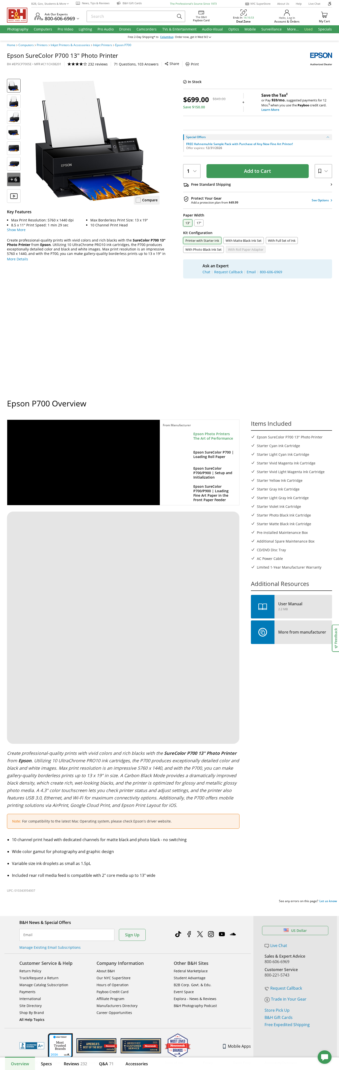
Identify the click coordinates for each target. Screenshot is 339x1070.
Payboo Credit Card (113, 991)
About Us (283, 3)
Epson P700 (123, 45)
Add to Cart (257, 171)
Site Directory (30, 1005)
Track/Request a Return (39, 978)
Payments (27, 991)
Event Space (184, 991)
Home (11, 45)
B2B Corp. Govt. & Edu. (192, 984)
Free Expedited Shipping (287, 1024)
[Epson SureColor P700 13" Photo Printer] (97, 141)
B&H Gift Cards (279, 1017)
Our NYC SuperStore (114, 978)
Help (299, 3)
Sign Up (132, 935)
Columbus (166, 37)
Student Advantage (189, 978)
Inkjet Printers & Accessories (70, 45)
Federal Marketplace (191, 971)
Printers (42, 45)
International (30, 998)
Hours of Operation (113, 984)
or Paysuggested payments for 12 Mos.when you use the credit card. (293, 102)
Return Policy (30, 971)
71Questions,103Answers (136, 64)
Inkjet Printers (102, 45)
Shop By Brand (31, 1012)
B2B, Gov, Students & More (48, 3)
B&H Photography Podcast (195, 1005)
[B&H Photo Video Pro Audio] (19, 15)
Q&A (106, 1064)
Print (195, 64)
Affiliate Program (110, 998)
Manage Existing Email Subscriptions (50, 947)
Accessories (137, 1064)
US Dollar (299, 930)
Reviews (75, 1064)
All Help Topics (31, 1019)
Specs (46, 1064)
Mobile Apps (239, 1046)
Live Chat (314, 3)
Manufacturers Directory (117, 1005)
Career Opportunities (114, 1012)
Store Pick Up (277, 1010)
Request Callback (286, 988)
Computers (26, 45)
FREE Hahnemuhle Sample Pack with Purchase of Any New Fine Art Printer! (239, 144)
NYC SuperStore (260, 3)
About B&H (106, 971)
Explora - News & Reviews (195, 998)
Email (28, 935)
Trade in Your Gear (288, 999)
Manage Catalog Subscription (43, 984)
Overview (20, 1064)
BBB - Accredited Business (31, 1045)
